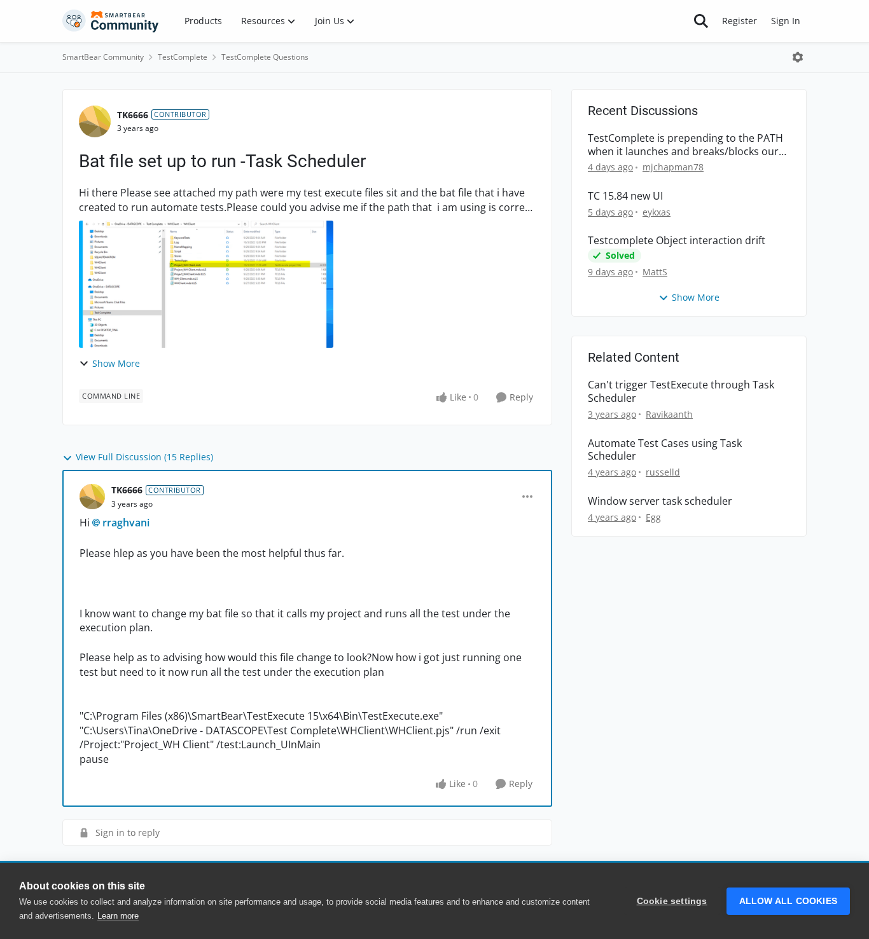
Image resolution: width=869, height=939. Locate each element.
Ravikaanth (669, 414)
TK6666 (132, 115)
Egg (653, 517)
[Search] (701, 21)
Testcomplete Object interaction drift (676, 240)
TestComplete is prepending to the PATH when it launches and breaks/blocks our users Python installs (685, 145)
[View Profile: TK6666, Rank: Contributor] (95, 121)
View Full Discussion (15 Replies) (144, 457)
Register (739, 21)
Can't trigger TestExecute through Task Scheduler (681, 391)
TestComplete (182, 56)
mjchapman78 (673, 167)
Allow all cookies (788, 901)
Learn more (118, 916)
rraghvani (125, 523)
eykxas (657, 212)
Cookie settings (672, 901)
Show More (116, 363)
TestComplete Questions (265, 56)
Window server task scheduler (660, 501)
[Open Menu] (798, 57)
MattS (655, 272)
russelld (663, 472)
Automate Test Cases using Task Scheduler (665, 450)
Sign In (785, 21)
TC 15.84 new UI (625, 196)
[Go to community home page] (110, 21)
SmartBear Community (103, 56)
